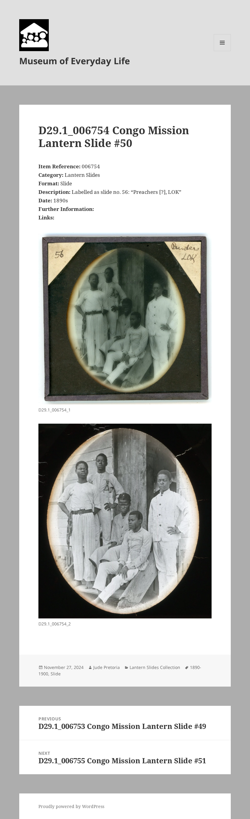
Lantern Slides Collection (155, 667)
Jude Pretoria (106, 667)
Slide (56, 674)
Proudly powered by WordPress (71, 806)
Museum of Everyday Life (74, 61)
